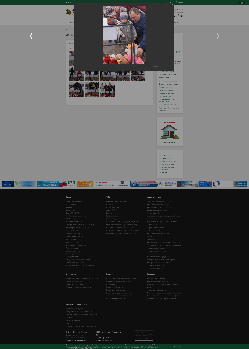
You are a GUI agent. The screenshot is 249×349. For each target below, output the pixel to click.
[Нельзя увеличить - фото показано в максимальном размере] (170, 4)
